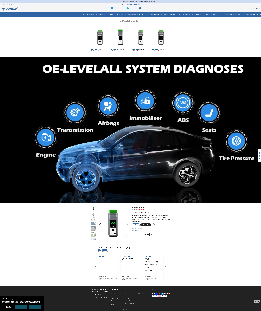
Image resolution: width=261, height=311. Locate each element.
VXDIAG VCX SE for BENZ (117, 48)
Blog (139, 298)
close (3, 1)
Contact (151, 9)
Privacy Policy (114, 293)
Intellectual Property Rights (116, 303)
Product (110, 9)
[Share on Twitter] (136, 234)
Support (132, 9)
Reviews (144, 9)
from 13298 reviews (103, 251)
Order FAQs (127, 298)
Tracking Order (128, 300)
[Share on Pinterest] (139, 234)
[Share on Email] (148, 234)
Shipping (134, 212)
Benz (136, 230)
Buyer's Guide (124, 9)
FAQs (139, 9)
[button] (95, 267)
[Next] (127, 223)
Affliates (127, 293)
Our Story (140, 296)
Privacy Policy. (38, 302)
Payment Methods (129, 303)
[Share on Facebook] (133, 234)
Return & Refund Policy (116, 300)
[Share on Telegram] (145, 234)
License (116, 9)
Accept (21, 307)
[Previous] (99, 223)
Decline (35, 307)
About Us (140, 293)
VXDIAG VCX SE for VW (137, 48)
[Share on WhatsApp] (151, 234)
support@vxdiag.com (7, 4)
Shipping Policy (115, 298)
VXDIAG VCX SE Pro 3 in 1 (97, 48)
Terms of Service (115, 296)
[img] (131, 250)
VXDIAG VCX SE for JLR (157, 48)
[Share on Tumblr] (142, 234)
